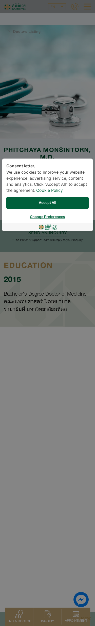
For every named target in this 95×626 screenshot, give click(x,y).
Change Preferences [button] (47, 217)
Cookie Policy (49, 191)
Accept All (47, 203)
